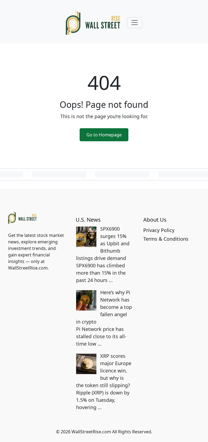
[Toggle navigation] (134, 22)
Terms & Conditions (165, 239)
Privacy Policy (158, 230)
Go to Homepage (104, 135)
